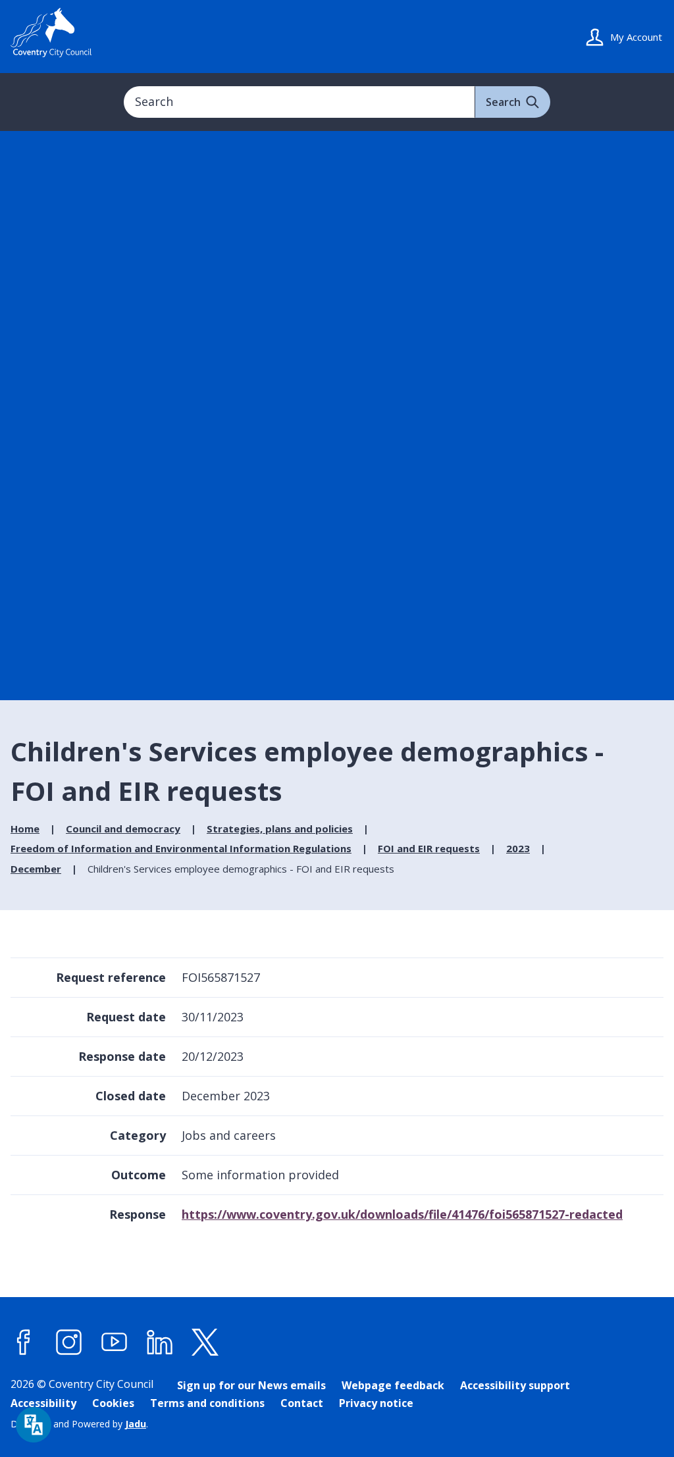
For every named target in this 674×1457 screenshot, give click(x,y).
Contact (301, 1403)
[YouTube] (114, 1341)
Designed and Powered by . (79, 1424)
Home (25, 828)
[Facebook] (23, 1341)
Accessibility (43, 1403)
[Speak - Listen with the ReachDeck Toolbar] (33, 1425)
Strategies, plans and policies (280, 828)
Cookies (113, 1403)
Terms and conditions (207, 1403)
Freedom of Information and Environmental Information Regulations (181, 848)
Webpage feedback (393, 1385)
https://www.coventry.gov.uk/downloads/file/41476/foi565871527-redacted (402, 1214)
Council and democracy (123, 828)
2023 (518, 848)
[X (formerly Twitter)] (205, 1341)
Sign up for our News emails (251, 1385)
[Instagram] (69, 1341)
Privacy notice (376, 1403)
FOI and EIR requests (429, 848)
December (36, 868)
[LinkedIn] (160, 1341)
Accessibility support (515, 1385)
